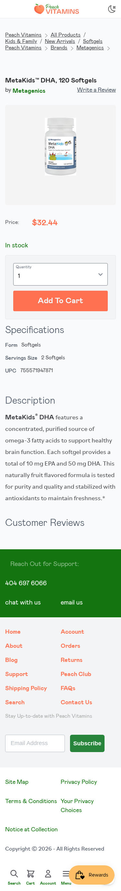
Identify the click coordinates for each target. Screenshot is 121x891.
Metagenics (90, 47)
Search (15, 703)
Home (13, 632)
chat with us (23, 602)
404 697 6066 (26, 583)
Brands (59, 47)
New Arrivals (60, 41)
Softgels (93, 41)
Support (16, 674)
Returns (72, 660)
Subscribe (87, 743)
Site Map (16, 782)
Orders (70, 646)
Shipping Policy (26, 688)
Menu (66, 883)
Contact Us (76, 703)
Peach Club (76, 674)
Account (72, 632)
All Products (66, 35)
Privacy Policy (79, 782)
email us (72, 602)
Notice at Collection (31, 830)
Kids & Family (21, 41)
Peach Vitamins (23, 35)
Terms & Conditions (31, 801)
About (14, 646)
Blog (11, 660)
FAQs (68, 688)
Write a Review (96, 90)
